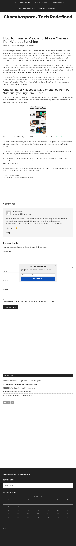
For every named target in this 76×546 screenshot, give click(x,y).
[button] (38, 266)
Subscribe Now (38, 279)
